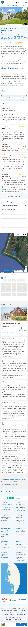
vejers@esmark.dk (19, 533)
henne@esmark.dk (4, 534)
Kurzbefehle (13, 272)
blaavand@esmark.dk (5, 546)
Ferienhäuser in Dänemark (13, 484)
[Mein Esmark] (23, 3)
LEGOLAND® (16, 471)
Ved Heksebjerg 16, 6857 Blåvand (20, 480)
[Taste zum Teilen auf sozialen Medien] (23, 8)
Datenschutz (12, 614)
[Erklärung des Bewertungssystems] (14, 33)
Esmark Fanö (18, 541)
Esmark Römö (4, 552)
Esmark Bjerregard (20, 502)
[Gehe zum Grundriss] (10, 25)
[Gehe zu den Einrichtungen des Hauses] (17, 25)
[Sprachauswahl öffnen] (16, 3)
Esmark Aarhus (19, 552)
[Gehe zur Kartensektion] (14, 25)
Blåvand (9, 34)
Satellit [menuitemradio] (24, 234)
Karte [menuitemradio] (17, 234)
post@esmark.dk (19, 558)
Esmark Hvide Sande (5, 515)
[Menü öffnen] (26, 3)
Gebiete (8, 479)
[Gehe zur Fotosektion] (7, 25)
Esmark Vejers (19, 528)
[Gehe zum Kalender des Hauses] (21, 25)
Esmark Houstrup (19, 515)
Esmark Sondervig (5, 502)
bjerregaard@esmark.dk (20, 509)
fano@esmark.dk (19, 546)
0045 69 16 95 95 (19, 1)
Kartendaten (17, 272)
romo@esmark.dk (4, 557)
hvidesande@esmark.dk (5, 520)
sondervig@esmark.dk (5, 507)
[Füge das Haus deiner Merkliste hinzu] (26, 8)
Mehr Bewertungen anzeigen (14, 196)
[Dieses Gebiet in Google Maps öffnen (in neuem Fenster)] (2, 272)
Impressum (6, 614)
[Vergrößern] (26, 267)
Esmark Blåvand (5, 107)
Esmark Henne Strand (5, 528)
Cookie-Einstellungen (20, 614)
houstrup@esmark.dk (20, 521)
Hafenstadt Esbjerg (14, 374)
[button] (14, 252)
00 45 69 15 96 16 (9, 332)
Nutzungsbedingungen (24, 272)
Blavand (4, 341)
